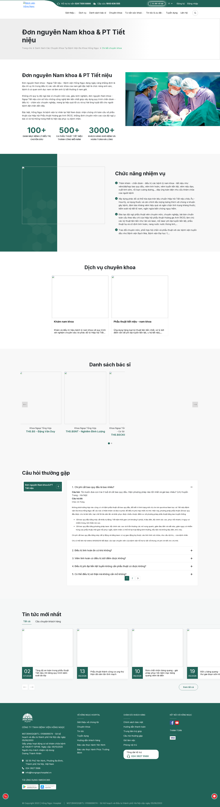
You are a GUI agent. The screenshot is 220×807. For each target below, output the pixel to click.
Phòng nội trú (130, 745)
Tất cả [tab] (26, 621)
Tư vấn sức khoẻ (133, 12)
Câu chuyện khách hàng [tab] (48, 621)
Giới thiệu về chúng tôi (88, 722)
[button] (5, 796)
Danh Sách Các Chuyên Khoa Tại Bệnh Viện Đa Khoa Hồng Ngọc (67, 48)
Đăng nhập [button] (192, 3)
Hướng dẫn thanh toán (134, 726)
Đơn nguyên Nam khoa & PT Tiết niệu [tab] (42, 486)
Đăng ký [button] (181, 3)
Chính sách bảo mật (133, 722)
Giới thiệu (69, 12)
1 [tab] (109, 443)
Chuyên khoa (115, 12)
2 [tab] (112, 443)
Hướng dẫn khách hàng (88, 740)
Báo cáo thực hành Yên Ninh (91, 745)
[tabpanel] (43, 404)
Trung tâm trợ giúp (132, 731)
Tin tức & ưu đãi (153, 12)
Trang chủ (27, 48)
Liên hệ (184, 12)
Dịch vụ (82, 12)
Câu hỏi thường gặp (133, 736)
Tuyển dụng (171, 12)
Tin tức (80, 731)
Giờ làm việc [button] (129, 740)
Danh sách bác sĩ (97, 12)
